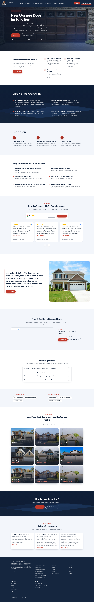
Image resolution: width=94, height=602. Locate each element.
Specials (70, 567)
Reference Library (14, 589)
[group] (47, 232)
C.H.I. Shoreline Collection (65, 397)
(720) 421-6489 (38, 583)
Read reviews (51, 216)
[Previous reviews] (45, 245)
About (70, 563)
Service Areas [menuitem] (37, 3)
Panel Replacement (18, 397)
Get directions (62, 339)
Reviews (70, 565)
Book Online (15, 35)
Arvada (53, 567)
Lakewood (54, 565)
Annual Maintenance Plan (40, 577)
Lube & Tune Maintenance (40, 575)
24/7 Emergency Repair (40, 565)
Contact (70, 573)
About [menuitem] (56, 3)
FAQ (70, 569)
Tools (12, 591)
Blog (70, 571)
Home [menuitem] (22, 3)
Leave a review (62, 216)
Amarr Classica (52, 397)
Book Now (77, 3)
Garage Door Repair (39, 563)
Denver (53, 563)
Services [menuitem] (27, 3)
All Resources (13, 583)
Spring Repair (38, 567)
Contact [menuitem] (62, 3)
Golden (53, 569)
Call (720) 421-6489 (86, 3)
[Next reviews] (48, 245)
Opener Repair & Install (30, 397)
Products (12, 585)
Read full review (16, 235)
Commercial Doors (18, 400)
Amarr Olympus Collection (55, 400)
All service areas (55, 573)
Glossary (12, 587)
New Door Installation (39, 571)
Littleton (53, 571)
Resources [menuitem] (48, 3)
